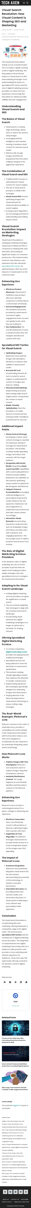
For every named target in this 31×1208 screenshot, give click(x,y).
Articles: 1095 (15, 1006)
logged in (16, 1105)
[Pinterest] (15, 982)
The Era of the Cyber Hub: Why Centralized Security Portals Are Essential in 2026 (13, 1040)
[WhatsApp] (26, 982)
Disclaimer (24, 1199)
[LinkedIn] (21, 982)
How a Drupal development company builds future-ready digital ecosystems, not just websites (15, 1147)
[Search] (27, 3)
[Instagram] (15, 1192)
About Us (6, 1199)
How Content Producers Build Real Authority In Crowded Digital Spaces (15, 1065)
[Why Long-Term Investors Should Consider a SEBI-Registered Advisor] (15, 1077)
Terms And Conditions (21, 1202)
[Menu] (24, 3)
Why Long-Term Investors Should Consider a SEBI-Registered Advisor (15, 1089)
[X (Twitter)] (10, 982)
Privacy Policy (7, 1202)
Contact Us (15, 1199)
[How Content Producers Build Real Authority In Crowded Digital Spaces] (15, 1053)
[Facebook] (4, 982)
